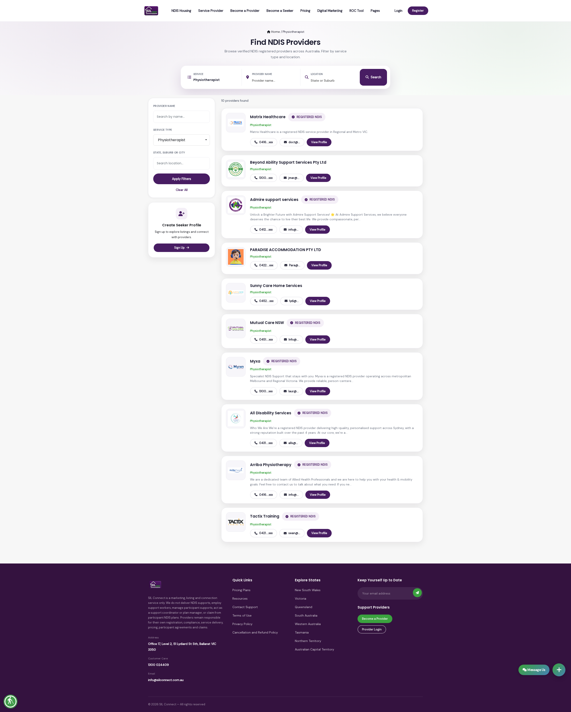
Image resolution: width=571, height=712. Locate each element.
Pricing (305, 11)
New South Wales (308, 590)
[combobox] (181, 140)
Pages (375, 11)
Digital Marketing (329, 11)
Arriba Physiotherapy (270, 464)
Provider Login (372, 629)
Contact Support (245, 607)
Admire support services (274, 199)
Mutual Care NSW (267, 322)
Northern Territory (308, 641)
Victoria (300, 598)
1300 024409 (158, 665)
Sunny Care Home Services (276, 285)
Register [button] (418, 10)
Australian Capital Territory (314, 649)
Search (376, 77)
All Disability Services (270, 413)
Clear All (182, 190)
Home (275, 32)
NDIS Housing (181, 11)
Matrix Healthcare (268, 117)
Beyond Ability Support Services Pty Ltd (288, 162)
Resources (240, 598)
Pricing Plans (241, 590)
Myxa (255, 361)
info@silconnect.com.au (166, 680)
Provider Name (262, 74)
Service (198, 74)
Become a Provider (244, 11)
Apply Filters (181, 179)
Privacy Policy (242, 624)
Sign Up (179, 248)
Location (317, 74)
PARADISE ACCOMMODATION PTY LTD (285, 249)
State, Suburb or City (169, 152)
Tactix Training (264, 516)
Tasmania (302, 632)
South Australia (306, 615)
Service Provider (210, 11)
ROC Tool (357, 11)
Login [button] (398, 11)
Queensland (303, 607)
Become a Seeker (280, 11)
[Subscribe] (417, 592)
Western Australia (308, 624)
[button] (10, 701)
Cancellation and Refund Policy (255, 632)
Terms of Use (242, 615)
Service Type (162, 130)
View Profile (319, 142)
